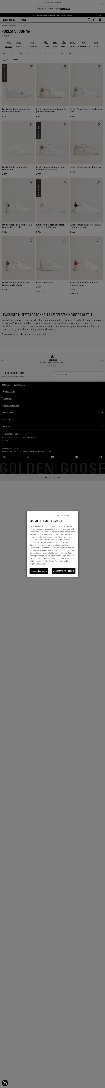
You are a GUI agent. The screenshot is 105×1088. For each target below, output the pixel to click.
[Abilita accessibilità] (5, 1083)
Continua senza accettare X (66, 515)
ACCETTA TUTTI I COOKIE (63, 571)
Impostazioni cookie (39, 571)
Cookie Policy (41, 564)
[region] (52, 544)
